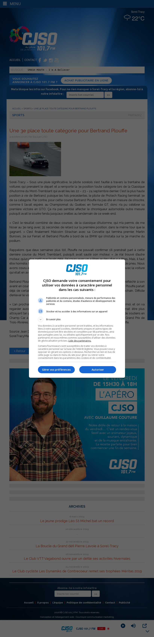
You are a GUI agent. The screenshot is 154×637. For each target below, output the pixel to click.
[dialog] (77, 318)
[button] (77, 319)
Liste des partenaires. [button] (79, 340)
